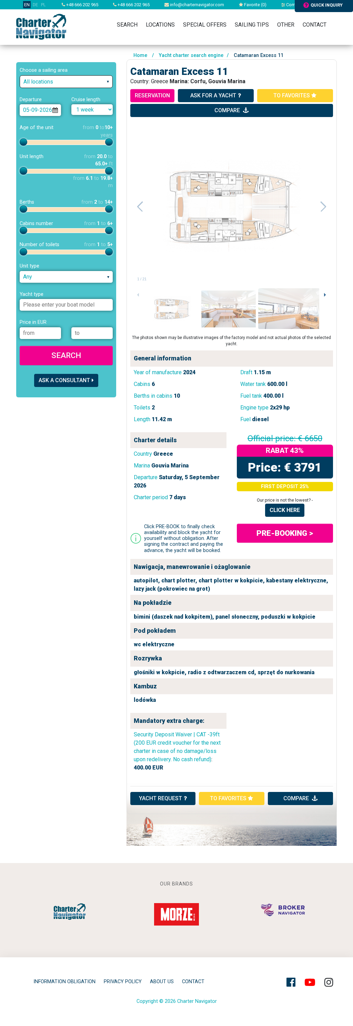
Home (140, 55)
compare (227, 110)
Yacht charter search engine (191, 55)
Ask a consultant (64, 380)
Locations (160, 24)
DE (35, 4)
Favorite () (254, 4)
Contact (314, 24)
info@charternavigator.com (196, 4)
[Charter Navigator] (41, 26)
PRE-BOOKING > (284, 533)
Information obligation (64, 982)
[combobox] (66, 81)
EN (27, 4)
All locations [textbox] (38, 81)
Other (285, 24)
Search (127, 24)
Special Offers (204, 24)
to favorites (292, 95)
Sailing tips (252, 24)
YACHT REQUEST (160, 798)
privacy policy (123, 982)
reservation (152, 95)
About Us (162, 982)
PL (43, 4)
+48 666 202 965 (81, 4)
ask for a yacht (213, 95)
